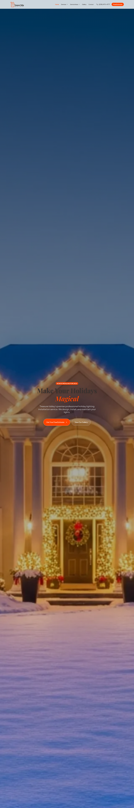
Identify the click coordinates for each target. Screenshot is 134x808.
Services (63, 4)
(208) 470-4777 (104, 4)
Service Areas (74, 4)
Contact (91, 4)
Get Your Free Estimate (55, 422)
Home (57, 4)
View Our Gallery (81, 422)
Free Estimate (117, 4)
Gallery (84, 4)
